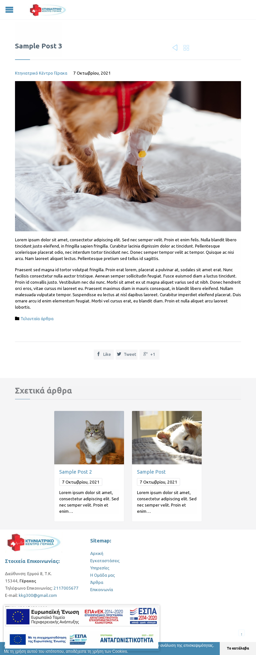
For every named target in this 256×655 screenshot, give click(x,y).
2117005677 (66, 588)
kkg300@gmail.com (38, 595)
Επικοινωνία (101, 589)
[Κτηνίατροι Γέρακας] (48, 9)
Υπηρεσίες (99, 567)
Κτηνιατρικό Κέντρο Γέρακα (41, 73)
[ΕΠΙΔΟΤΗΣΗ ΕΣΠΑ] (81, 617)
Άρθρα (96, 582)
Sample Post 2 (75, 472)
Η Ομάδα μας (102, 575)
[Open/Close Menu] (10, 9)
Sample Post (151, 472)
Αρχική (96, 553)
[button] (130, 652)
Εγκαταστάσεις (105, 560)
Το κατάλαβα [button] (238, 648)
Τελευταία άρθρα (37, 318)
